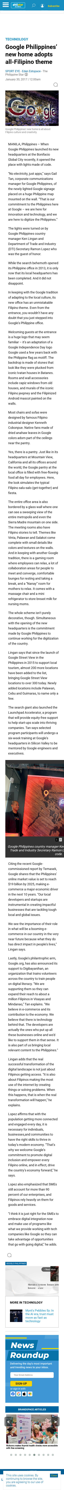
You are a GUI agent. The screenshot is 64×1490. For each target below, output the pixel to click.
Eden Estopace (31, 71)
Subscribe (54, 6)
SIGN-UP (21, 1383)
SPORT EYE (12, 71)
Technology (16, 39)
